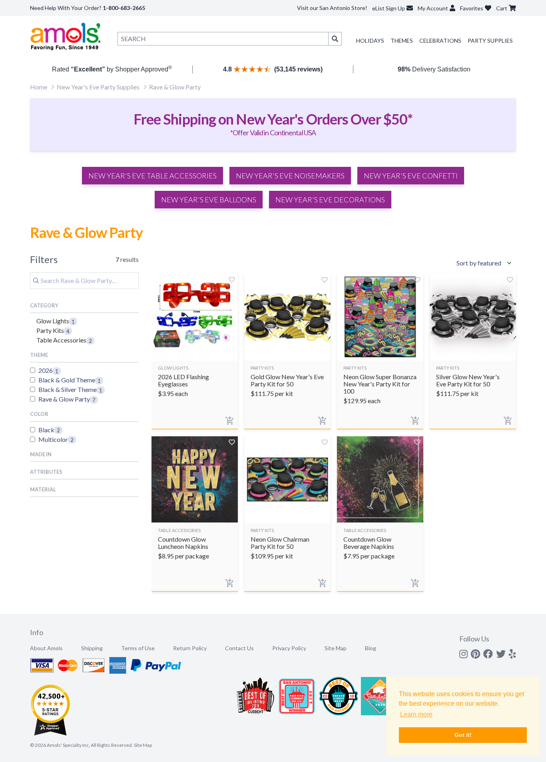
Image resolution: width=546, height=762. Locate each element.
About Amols (46, 648)
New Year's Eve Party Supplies (98, 87)
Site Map (336, 648)
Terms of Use (138, 648)
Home (38, 87)
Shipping (92, 648)
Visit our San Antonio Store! (332, 7)
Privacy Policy (289, 648)
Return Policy (190, 648)
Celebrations (440, 40)
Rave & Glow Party (175, 87)
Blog (370, 648)
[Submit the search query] (36, 281)
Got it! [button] (463, 735)
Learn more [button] (416, 714)
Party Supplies (490, 40)
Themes (402, 40)
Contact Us (239, 648)
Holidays (370, 40)
